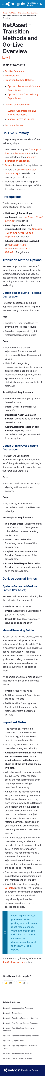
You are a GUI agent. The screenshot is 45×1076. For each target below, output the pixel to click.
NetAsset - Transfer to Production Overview (20, 1018)
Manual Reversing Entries (21, 119)
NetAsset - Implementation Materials (17, 1053)
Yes (8, 983)
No (22, 983)
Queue (8, 165)
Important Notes (14, 125)
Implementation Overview (28, 13)
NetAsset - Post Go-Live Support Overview (20, 1023)
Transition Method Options (19, 80)
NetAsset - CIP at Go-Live (13, 1041)
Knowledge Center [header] (32, 4)
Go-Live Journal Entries (17, 104)
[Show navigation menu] (3, 3)
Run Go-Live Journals (13, 962)
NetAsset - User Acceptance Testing (17, 1058)
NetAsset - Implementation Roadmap (17, 1008)
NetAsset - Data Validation (13, 1013)
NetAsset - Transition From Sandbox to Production (18, 1029)
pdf (7, 58)
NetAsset (12, 13)
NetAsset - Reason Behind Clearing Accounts (20, 1036)
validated (10, 888)
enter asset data (21, 153)
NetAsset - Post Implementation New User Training (19, 1047)
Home (4, 13)
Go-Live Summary (14, 71)
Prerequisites (12, 75)
